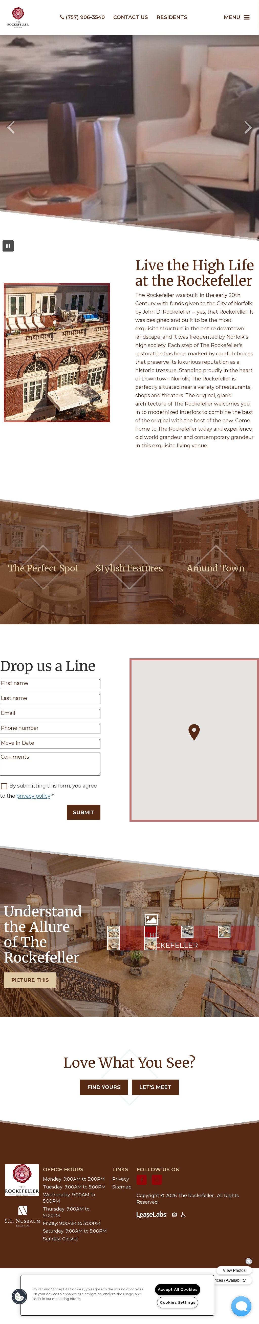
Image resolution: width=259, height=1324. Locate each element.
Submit (83, 812)
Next (248, 126)
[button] (142, 1180)
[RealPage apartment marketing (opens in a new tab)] (152, 1215)
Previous (10, 126)
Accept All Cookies (178, 1289)
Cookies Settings (178, 1302)
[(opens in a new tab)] (22, 1216)
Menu (232, 17)
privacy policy (33, 796)
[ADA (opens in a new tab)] (183, 1215)
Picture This (30, 980)
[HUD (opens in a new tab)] (174, 1215)
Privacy (120, 1179)
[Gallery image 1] (113, 932)
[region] (117, 1295)
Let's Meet (155, 1087)
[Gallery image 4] (224, 932)
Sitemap (122, 1187)
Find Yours (104, 1087)
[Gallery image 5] (113, 944)
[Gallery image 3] (187, 932)
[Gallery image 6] (150, 944)
